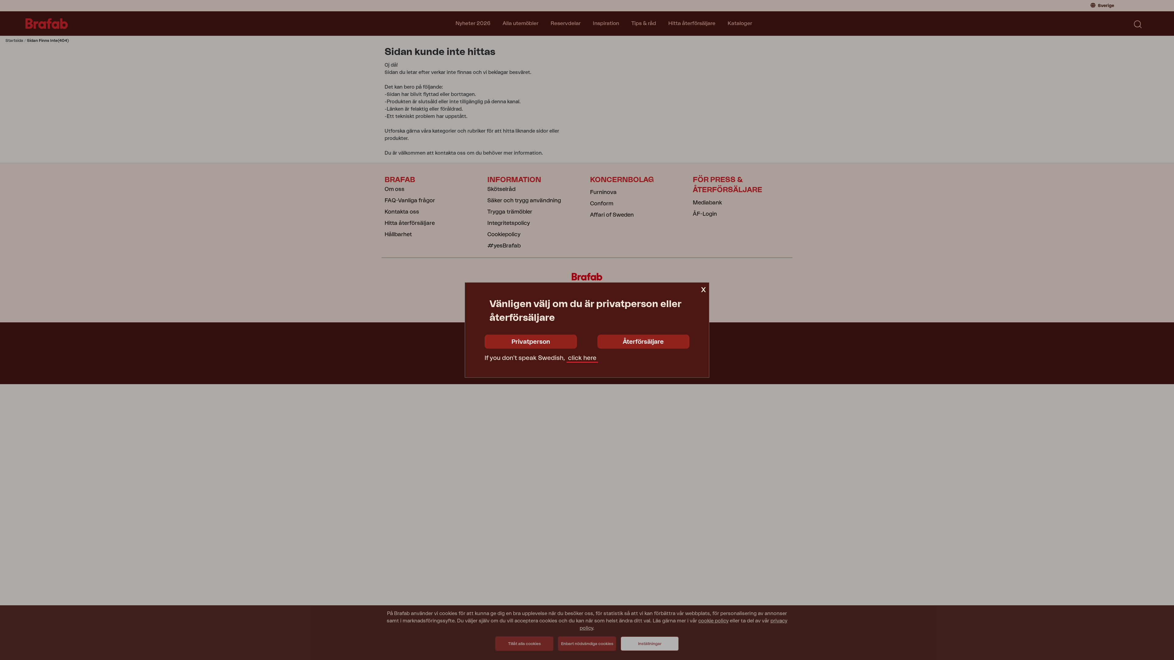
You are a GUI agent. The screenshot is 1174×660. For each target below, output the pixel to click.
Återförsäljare (643, 342)
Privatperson (530, 342)
